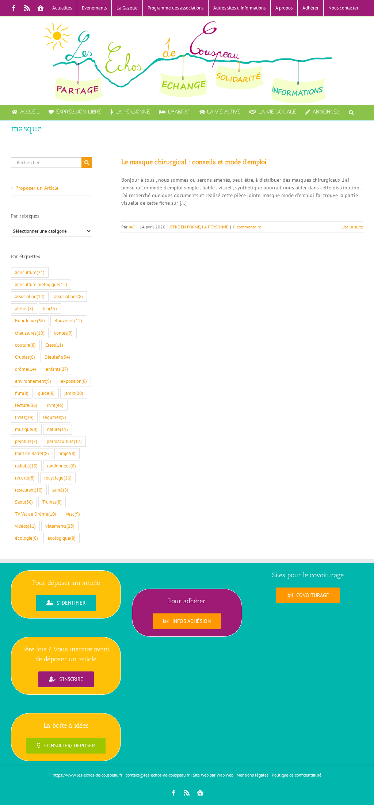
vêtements (60, 526)
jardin (73, 393)
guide (46, 393)
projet (67, 453)
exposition (74, 381)
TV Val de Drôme (35, 514)
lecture (26, 405)
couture (25, 345)
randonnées (61, 466)
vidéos (25, 526)
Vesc (73, 514)
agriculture (30, 272)
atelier (24, 308)
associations (68, 296)
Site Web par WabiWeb (213, 775)
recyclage (58, 478)
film (21, 393)
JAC (132, 227)
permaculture (64, 441)
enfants (57, 369)
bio (50, 308)
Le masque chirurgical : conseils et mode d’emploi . (195, 162)
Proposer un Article (36, 188)
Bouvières (68, 320)
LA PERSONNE (215, 227)
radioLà (26, 466)
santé (60, 490)
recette (25, 478)
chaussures (30, 333)
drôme (25, 369)
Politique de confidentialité (296, 775)
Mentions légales (252, 775)
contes (63, 333)
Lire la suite (352, 227)
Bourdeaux (30, 320)
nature (57, 429)
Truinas (52, 502)
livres (24, 417)
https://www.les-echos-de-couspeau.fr (87, 775)
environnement (33, 381)
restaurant (29, 490)
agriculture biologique (41, 284)
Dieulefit (57, 357)
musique (26, 429)
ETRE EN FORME (185, 227)
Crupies (25, 357)
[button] (351, 112)
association (30, 296)
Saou (24, 502)
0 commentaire (247, 227)
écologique (61, 538)
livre (55, 405)
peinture (26, 441)
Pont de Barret (32, 453)
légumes (54, 417)
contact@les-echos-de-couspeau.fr (158, 775)
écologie (26, 538)
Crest (54, 345)
